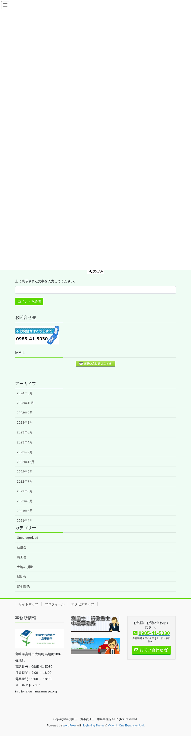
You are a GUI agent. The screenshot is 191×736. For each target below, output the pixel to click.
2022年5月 (25, 501)
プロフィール (55, 604)
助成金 (22, 547)
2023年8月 (25, 422)
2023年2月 (25, 452)
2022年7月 (25, 481)
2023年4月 (25, 442)
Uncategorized (27, 537)
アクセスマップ (82, 604)
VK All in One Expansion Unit (126, 725)
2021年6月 (25, 511)
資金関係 (23, 586)
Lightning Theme (94, 725)
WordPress (70, 725)
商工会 (22, 557)
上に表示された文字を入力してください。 (46, 281)
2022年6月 (25, 491)
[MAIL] (95, 364)
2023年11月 (25, 403)
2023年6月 (25, 432)
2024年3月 (25, 393)
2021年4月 (25, 520)
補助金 (22, 577)
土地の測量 (25, 567)
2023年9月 (25, 413)
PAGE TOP (182, 709)
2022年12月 (25, 462)
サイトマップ (28, 604)
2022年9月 (25, 472)
